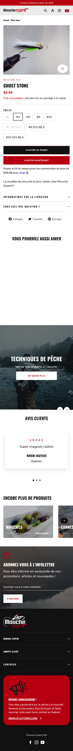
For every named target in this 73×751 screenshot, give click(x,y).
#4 (18, 117)
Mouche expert (11, 638)
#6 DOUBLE (14, 127)
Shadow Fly (12, 79)
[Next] (67, 409)
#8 (38, 117)
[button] (64, 521)
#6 (28, 117)
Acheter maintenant (36, 160)
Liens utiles (9, 664)
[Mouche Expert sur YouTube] (42, 741)
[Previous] (60, 409)
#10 (49, 117)
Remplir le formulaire (22, 718)
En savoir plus (36, 375)
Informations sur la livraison (25, 197)
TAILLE (7, 110)
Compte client (11, 651)
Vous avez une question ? (21, 206)
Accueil (6, 20)
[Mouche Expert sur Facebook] (30, 741)
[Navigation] (59, 10)
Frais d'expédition (13, 98)
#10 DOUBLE (15, 137)
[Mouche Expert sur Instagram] (36, 741)
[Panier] (67, 11)
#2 (8, 117)
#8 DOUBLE (37, 127)
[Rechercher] (45, 10)
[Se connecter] (52, 10)
